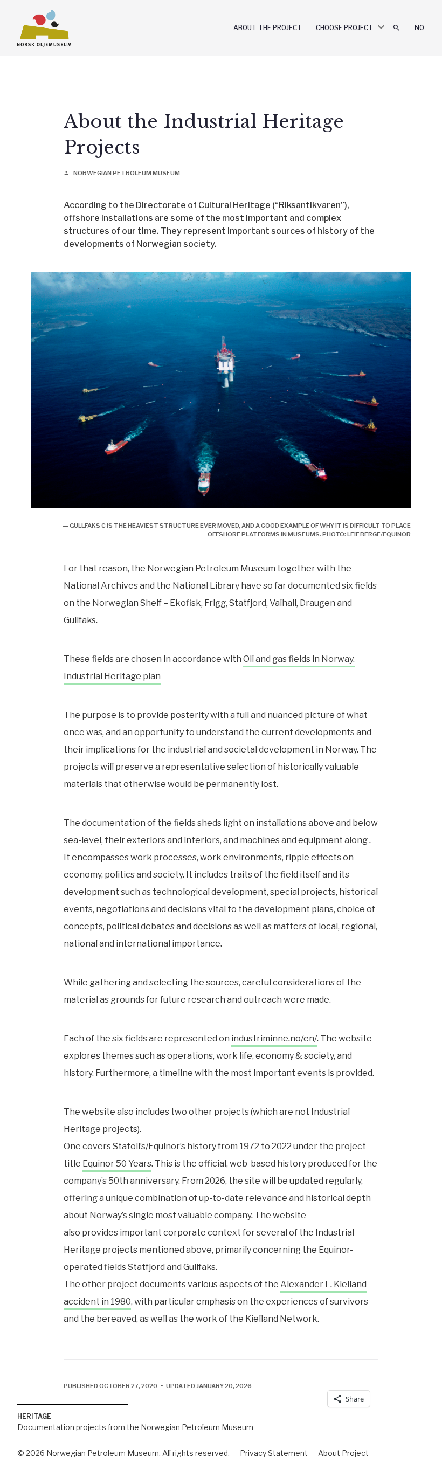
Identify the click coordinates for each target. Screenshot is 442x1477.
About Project (343, 1453)
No (419, 28)
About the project (267, 28)
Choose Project (344, 28)
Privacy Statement (274, 1453)
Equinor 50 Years (116, 1163)
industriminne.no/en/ (274, 1038)
